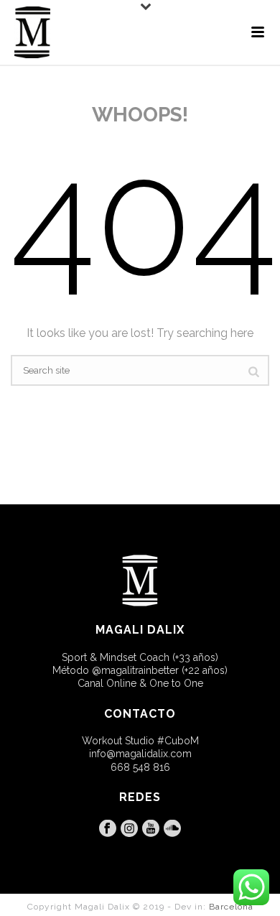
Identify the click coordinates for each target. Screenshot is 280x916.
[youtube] (150, 829)
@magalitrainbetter (135, 670)
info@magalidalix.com (140, 753)
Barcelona (231, 907)
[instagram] (129, 829)
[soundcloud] (172, 829)
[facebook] (107, 829)
